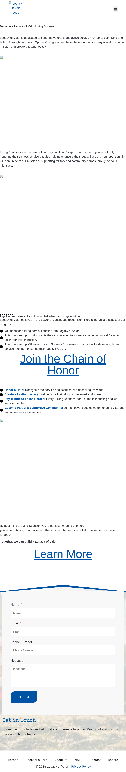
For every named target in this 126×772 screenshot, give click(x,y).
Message (17, 660)
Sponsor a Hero (36, 760)
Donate (113, 760)
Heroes (13, 760)
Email (15, 623)
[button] (115, 9)
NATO (78, 760)
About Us (60, 760)
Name (15, 604)
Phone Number (21, 642)
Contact (95, 760)
